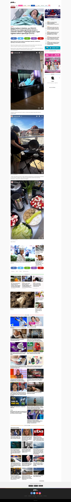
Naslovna (13, 5)
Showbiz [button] (24, 5)
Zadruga (20, 5)
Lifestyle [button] (42, 5)
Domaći (12, 26)
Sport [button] (39, 5)
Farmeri (33, 5)
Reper (17, 271)
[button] (11, 280)
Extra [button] (46, 5)
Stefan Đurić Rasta (25, 271)
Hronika (28, 5)
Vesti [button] (17, 5)
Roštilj (20, 271)
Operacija (12, 271)
